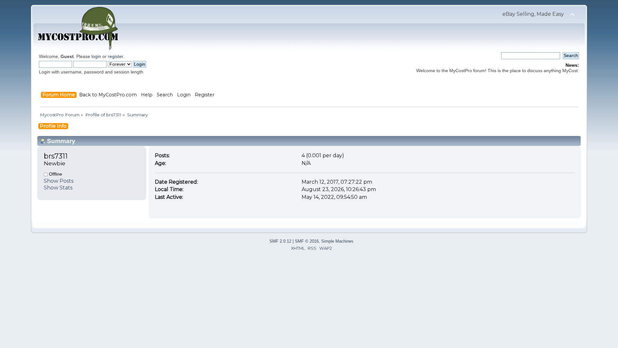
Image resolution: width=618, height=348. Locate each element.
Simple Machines (337, 241)
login (96, 56)
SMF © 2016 (307, 241)
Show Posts (58, 181)
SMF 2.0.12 (280, 241)
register (115, 56)
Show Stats (58, 188)
